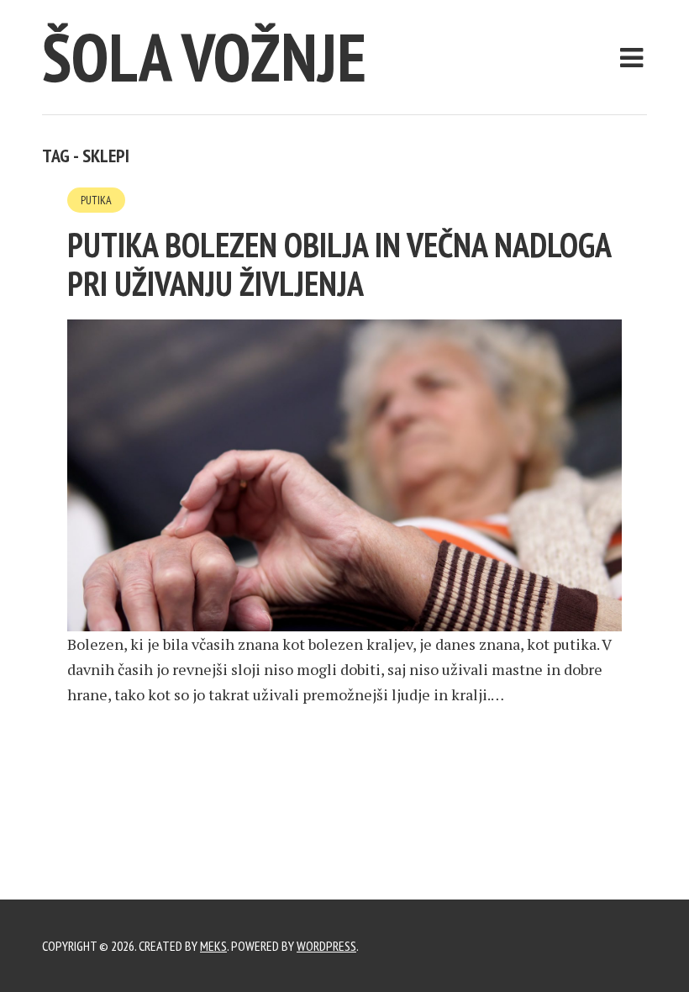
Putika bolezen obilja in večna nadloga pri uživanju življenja (339, 264)
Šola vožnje (204, 56)
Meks (213, 945)
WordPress (326, 945)
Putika (96, 200)
